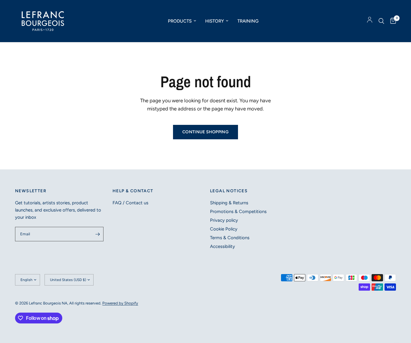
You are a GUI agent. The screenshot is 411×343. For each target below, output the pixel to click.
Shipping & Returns (229, 202)
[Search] (381, 21)
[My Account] (369, 21)
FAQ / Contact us (130, 202)
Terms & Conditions (229, 237)
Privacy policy (224, 220)
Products (180, 21)
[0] (391, 21)
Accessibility (222, 246)
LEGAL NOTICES (229, 191)
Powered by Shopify (120, 303)
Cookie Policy (223, 229)
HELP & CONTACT (133, 191)
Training (247, 21)
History (214, 21)
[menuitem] (182, 21)
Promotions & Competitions (238, 211)
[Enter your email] (97, 234)
